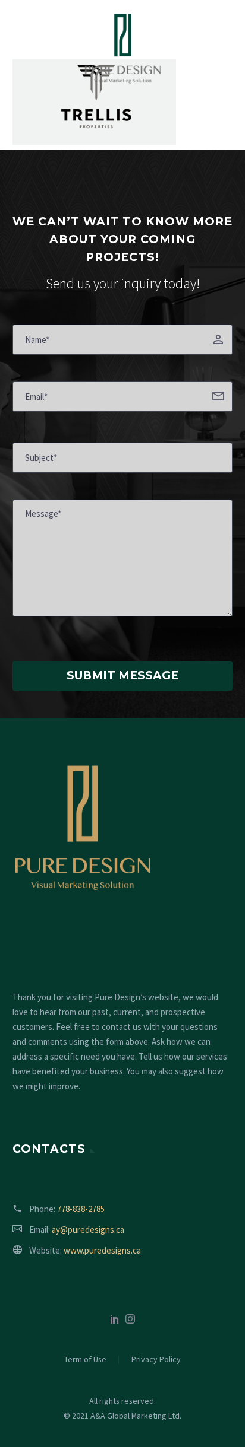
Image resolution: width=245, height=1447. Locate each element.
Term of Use (85, 1360)
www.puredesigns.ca (102, 1250)
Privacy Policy (156, 1360)
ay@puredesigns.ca (88, 1229)
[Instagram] (130, 1319)
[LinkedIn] (115, 1319)
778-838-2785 (81, 1208)
